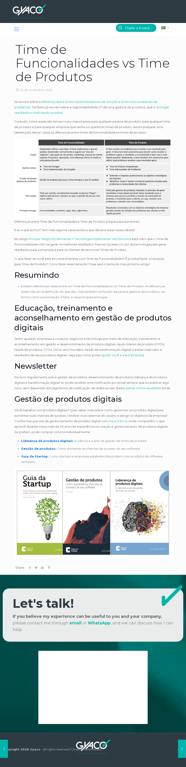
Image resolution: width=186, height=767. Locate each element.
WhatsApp (99, 623)
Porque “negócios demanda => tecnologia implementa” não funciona (80, 239)
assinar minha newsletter (143, 388)
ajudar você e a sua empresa (123, 355)
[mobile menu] (16, 29)
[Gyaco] (29, 11)
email (75, 623)
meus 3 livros (117, 421)
